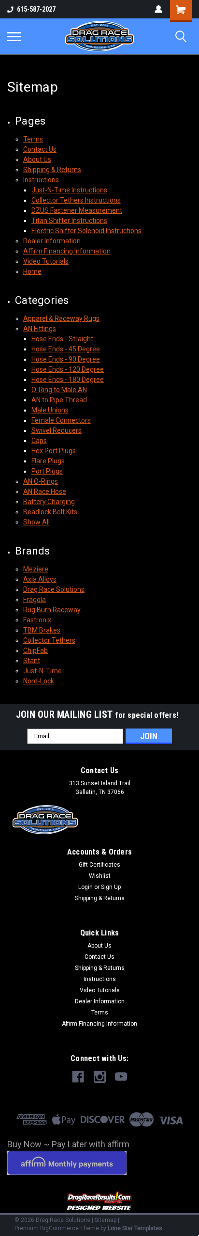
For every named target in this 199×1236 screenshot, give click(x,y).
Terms (33, 139)
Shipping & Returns (52, 170)
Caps (39, 440)
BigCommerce (59, 1228)
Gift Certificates (99, 864)
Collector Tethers (49, 640)
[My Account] (158, 9)
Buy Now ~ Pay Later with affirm (68, 1144)
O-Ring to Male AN (59, 390)
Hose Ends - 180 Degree (67, 379)
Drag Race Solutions (54, 589)
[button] (99, 1201)
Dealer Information (52, 241)
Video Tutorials (46, 261)
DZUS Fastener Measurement (76, 210)
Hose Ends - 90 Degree (65, 359)
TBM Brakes (41, 630)
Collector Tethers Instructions (76, 200)
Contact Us (40, 149)
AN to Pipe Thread (59, 400)
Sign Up (111, 887)
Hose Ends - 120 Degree (67, 369)
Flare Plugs (48, 461)
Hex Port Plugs (53, 451)
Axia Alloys (40, 579)
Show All (36, 522)
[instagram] (100, 1077)
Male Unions (50, 410)
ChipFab (35, 650)
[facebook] (78, 1077)
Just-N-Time (42, 671)
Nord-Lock (38, 681)
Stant (31, 661)
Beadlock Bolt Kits (50, 512)
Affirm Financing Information (67, 251)
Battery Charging (49, 502)
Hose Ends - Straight (62, 339)
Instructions (41, 180)
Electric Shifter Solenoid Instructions (86, 231)
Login (85, 887)
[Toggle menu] (14, 36)
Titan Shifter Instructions (69, 220)
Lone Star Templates (135, 1228)
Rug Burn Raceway (52, 610)
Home (32, 271)
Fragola (34, 599)
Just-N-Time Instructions (69, 190)
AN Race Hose (44, 491)
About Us (37, 159)
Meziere (35, 569)
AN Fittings (39, 329)
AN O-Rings (40, 481)
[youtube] (121, 1077)
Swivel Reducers (56, 430)
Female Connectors (61, 420)
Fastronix (37, 620)
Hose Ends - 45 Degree (65, 349)
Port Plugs (47, 471)
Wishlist (100, 875)
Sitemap (105, 1220)
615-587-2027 (36, 9)
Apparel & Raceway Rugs (61, 318)
